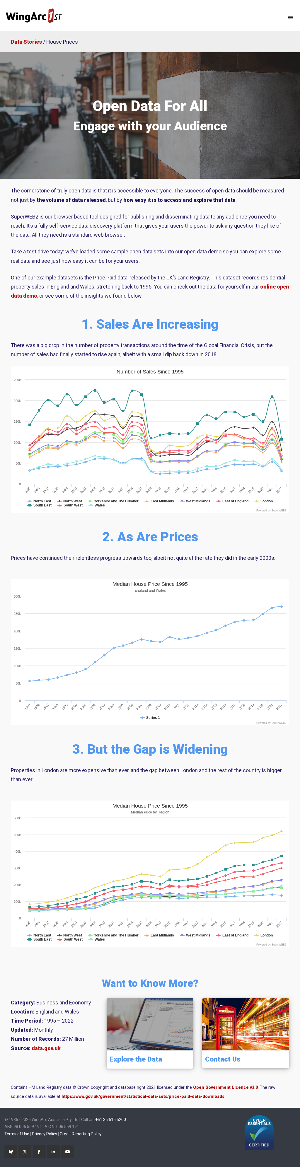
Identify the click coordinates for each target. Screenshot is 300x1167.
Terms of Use (16, 1134)
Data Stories (26, 42)
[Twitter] (24, 1151)
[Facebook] (39, 1151)
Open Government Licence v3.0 (225, 1087)
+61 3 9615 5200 (110, 1119)
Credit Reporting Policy (81, 1134)
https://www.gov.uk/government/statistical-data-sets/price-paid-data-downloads (143, 1096)
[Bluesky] (10, 1151)
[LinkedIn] (53, 1151)
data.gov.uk (46, 1048)
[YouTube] (67, 1151)
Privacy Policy (44, 1134)
